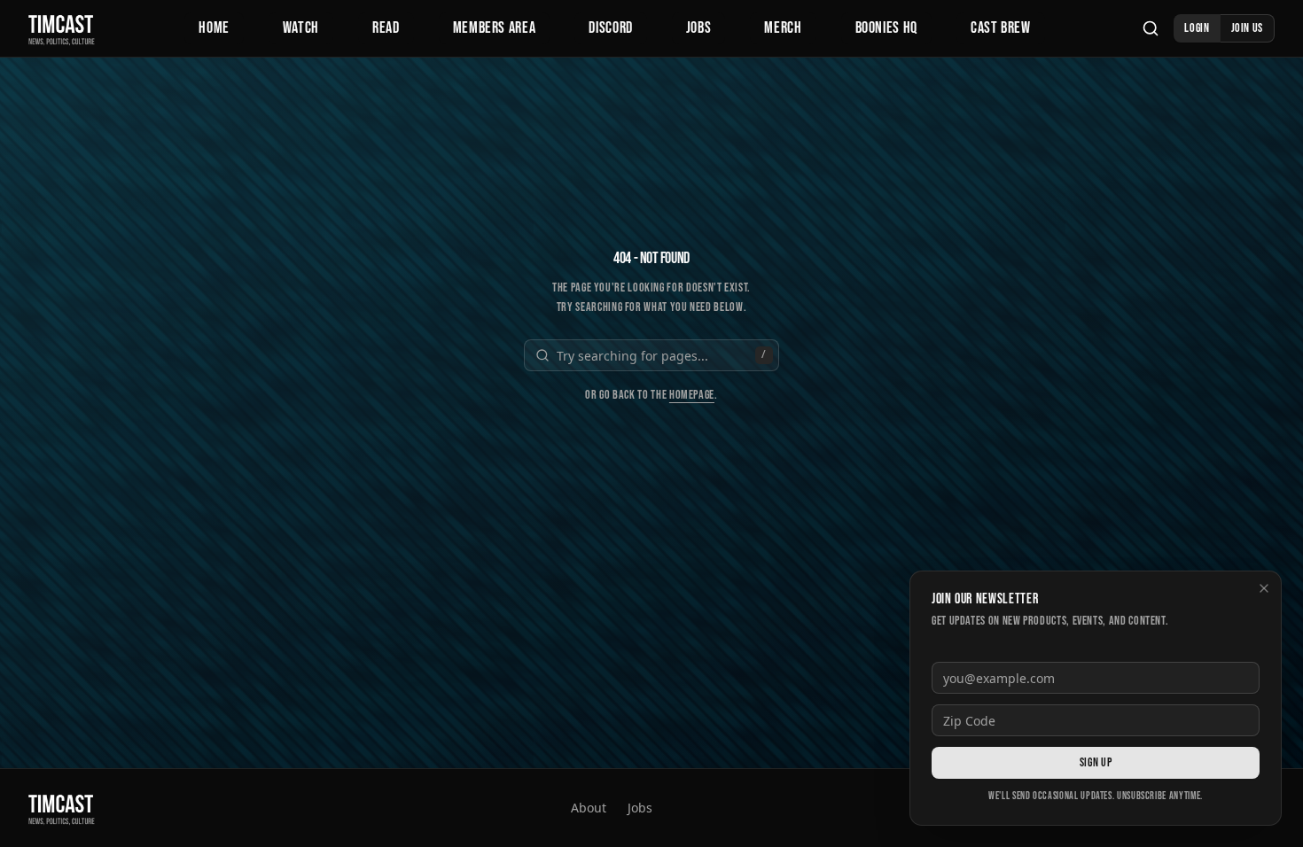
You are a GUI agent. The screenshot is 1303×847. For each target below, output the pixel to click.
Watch (301, 28)
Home (214, 28)
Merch (782, 28)
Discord (610, 28)
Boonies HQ (886, 28)
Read (386, 28)
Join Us (1247, 27)
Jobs (699, 28)
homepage (691, 394)
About (588, 807)
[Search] (1150, 28)
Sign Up (1096, 762)
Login (1196, 27)
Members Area (494, 28)
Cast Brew (1001, 28)
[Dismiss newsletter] (1264, 588)
